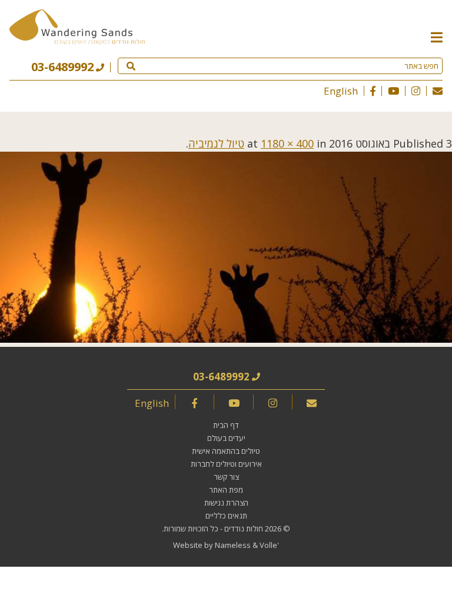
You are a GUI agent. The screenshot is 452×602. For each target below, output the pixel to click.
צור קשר (226, 476)
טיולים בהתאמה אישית (226, 451)
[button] (437, 36)
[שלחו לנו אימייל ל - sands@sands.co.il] (438, 91)
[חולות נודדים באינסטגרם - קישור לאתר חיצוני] (415, 91)
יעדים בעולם (226, 438)
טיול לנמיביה (216, 143)
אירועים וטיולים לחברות (226, 464)
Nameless (233, 545)
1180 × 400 (287, 143)
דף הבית (226, 425)
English (341, 91)
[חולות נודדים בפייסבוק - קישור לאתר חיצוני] (372, 91)
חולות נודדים (243, 528)
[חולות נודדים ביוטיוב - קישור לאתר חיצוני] (393, 91)
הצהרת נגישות (226, 502)
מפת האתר (226, 489)
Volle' (269, 545)
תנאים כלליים (226, 515)
